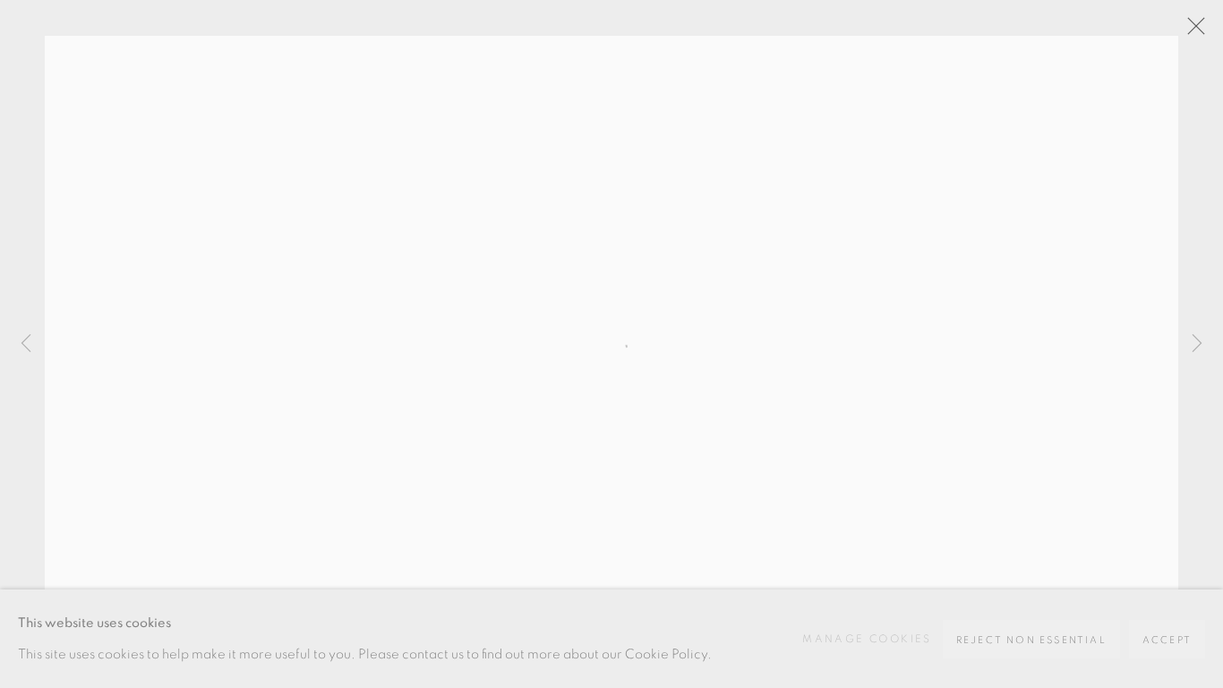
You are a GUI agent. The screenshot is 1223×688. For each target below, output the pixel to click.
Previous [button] (26, 344)
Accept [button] (1167, 640)
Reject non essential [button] (1031, 640)
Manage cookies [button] (867, 638)
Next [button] (1197, 344)
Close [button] (1191, 31)
